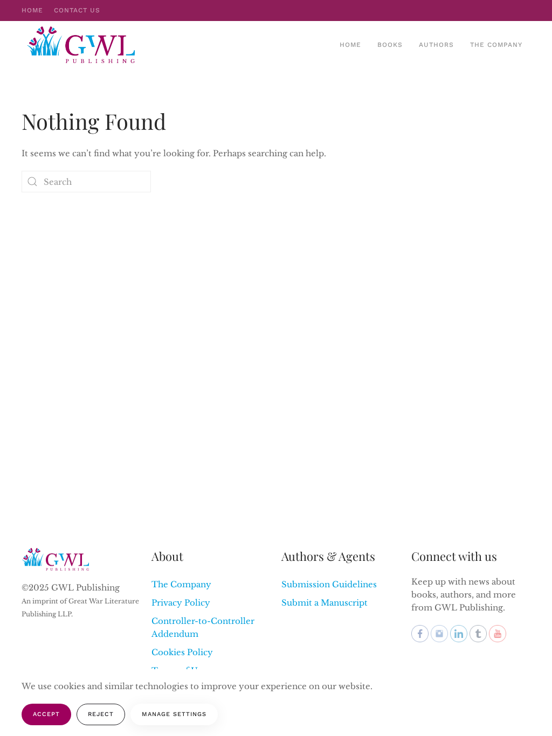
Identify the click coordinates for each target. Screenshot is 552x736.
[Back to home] (82, 44)
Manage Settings (174, 714)
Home (32, 10)
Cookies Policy (182, 652)
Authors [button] (436, 44)
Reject (101, 714)
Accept (46, 714)
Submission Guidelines (329, 584)
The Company (496, 44)
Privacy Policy (180, 603)
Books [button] (390, 44)
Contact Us (77, 10)
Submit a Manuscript (324, 603)
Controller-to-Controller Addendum (202, 627)
